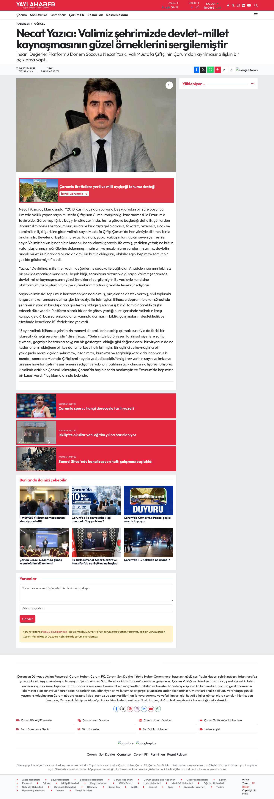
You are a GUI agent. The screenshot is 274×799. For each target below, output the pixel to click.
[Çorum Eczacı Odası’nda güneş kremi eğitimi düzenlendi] (44, 542)
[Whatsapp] (158, 709)
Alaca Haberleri (31, 779)
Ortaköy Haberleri (32, 786)
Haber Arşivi (212, 729)
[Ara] (256, 5)
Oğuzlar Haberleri (213, 783)
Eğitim (222, 779)
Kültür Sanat (125, 783)
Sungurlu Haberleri (194, 786)
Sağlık (134, 786)
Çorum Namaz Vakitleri (158, 720)
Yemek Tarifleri (83, 790)
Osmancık (58, 15)
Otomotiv (91, 786)
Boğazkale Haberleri (91, 779)
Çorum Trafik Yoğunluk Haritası (223, 720)
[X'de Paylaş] (203, 70)
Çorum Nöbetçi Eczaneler (36, 720)
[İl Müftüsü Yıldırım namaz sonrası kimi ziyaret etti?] (44, 500)
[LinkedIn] (144, 709)
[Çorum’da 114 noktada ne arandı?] (148, 542)
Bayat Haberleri (59, 779)
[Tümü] (252, 84)
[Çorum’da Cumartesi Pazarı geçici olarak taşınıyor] (148, 500)
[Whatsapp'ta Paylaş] (210, 70)
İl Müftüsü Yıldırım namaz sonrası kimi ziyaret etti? (42, 519)
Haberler (23, 23)
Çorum (21, 15)
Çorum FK (76, 15)
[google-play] (146, 743)
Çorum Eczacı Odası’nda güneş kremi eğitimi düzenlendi (41, 561)
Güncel (39, 23)
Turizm (220, 786)
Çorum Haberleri (123, 779)
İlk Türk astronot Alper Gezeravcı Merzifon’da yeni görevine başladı (95, 561)
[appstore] (125, 743)
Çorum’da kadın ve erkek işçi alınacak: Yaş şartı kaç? (91, 519)
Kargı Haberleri (98, 783)
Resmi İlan (95, 15)
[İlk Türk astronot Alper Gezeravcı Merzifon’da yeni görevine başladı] (96, 542)
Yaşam (60, 790)
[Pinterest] (130, 709)
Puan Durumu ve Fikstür (35, 729)
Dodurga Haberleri (197, 779)
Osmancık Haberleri (64, 786)
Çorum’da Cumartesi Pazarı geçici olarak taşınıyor (147, 519)
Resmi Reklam (117, 15)
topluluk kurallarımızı (55, 631)
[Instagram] (137, 709)
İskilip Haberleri (70, 783)
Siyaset (152, 786)
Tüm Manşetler (91, 729)
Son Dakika (38, 15)
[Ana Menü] (256, 15)
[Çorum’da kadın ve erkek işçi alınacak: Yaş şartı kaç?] (96, 500)
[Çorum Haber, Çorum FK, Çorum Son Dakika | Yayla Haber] (35, 5)
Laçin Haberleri (151, 783)
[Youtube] (151, 709)
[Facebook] (116, 709)
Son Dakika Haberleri (155, 729)
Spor (170, 786)
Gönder (27, 619)
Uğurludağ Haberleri (33, 790)
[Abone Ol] (247, 69)
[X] (123, 709)
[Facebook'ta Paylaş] (196, 70)
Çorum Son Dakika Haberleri (159, 779)
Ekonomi (27, 783)
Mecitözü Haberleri (182, 783)
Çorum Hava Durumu (96, 720)
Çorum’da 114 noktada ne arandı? (147, 560)
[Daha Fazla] (218, 70)
